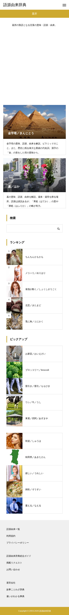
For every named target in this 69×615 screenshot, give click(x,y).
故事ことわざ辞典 (15, 589)
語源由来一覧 (13, 529)
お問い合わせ (13, 569)
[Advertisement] (34, 64)
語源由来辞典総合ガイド (18, 556)
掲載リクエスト (14, 562)
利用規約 (10, 536)
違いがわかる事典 (15, 596)
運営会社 (10, 582)
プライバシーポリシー (17, 542)
